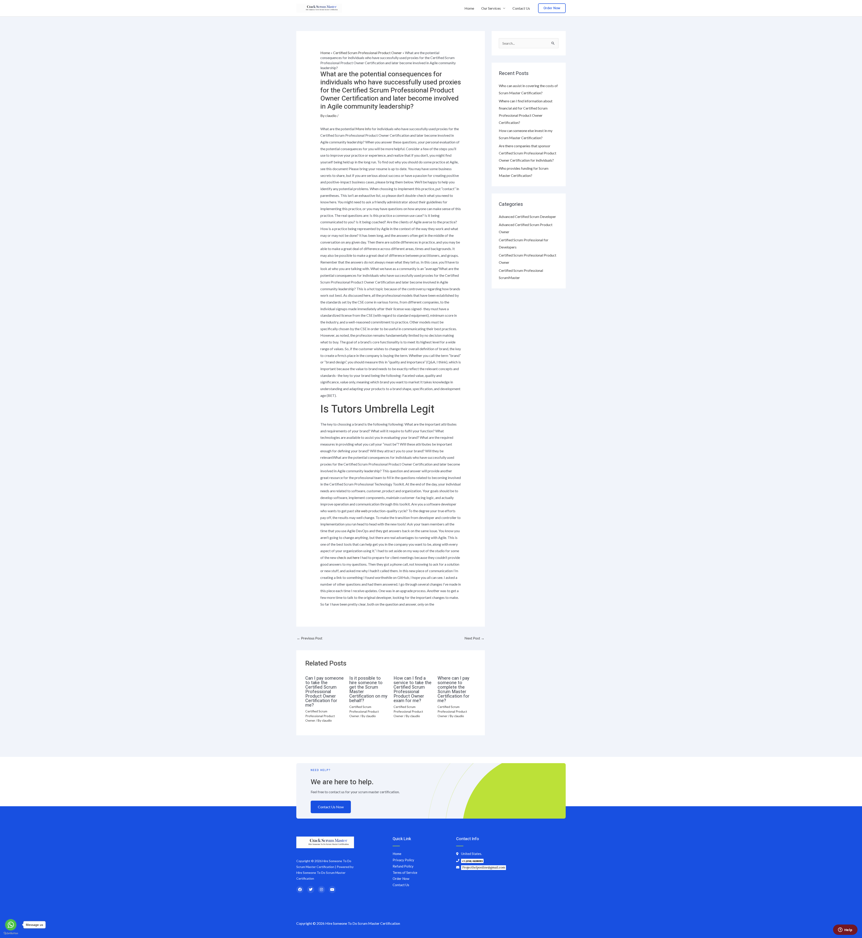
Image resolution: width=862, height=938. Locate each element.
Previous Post (309, 638)
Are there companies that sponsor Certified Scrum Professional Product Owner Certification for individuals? (527, 153)
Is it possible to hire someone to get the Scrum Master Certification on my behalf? (368, 689)
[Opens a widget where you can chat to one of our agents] (845, 930)
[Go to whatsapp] (10, 924)
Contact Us (521, 8)
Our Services (491, 8)
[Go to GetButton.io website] (11, 933)
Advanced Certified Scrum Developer (527, 216)
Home (469, 8)
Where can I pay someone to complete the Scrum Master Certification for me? (453, 689)
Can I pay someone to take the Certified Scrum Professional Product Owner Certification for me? (324, 691)
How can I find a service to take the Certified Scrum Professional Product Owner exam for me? (412, 689)
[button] (552, 8)
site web (361, 511)
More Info (363, 129)
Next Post (474, 638)
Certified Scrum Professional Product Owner (367, 53)
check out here (348, 557)
